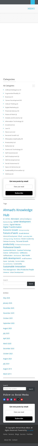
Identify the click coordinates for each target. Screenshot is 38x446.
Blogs (17, 434)
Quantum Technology (24, 250)
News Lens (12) (10, 132)
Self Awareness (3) (11, 153)
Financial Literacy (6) (12, 111)
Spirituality (11, 261)
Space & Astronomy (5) (12, 167)
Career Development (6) (13, 100)
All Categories (8, 86)
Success (23, 434)
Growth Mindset (24, 233)
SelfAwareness (14, 253)
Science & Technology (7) (14, 149)
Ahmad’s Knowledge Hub (18, 212)
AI (4, 219)
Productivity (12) (10, 142)
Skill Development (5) (12, 160)
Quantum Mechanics (9, 250)
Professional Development (22, 244)
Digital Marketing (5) (12, 107)
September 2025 (8, 323)
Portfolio (30, 434)
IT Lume (30, 430)
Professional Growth (12, 247)
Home (5, 434)
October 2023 (8, 354)
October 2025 (8, 318)
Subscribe (19, 193)
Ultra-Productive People (25, 269)
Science (5, 253)
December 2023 (8, 349)
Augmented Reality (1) (12, 93)
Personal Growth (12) (12, 135)
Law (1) (7, 128)
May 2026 (6, 298)
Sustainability (18, 264)
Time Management (9, 270)
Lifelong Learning (8, 239)
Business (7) (9, 97)
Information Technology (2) (14, 121)
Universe (6, 272)
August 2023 (7, 359)
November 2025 (8, 313)
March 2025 (7, 343)
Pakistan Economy (9, 241)
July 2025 (6, 333)
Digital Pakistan (15, 224)
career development (22, 221)
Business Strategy (7, 222)
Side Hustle (26, 255)
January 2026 (7, 303)
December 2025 (8, 308)
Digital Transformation (12, 227)
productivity (8, 244)
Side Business (17, 255)
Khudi (20, 236)
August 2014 (7, 369)
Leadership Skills (27, 236)
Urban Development (16, 272)
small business (27, 258)
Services (11, 434)
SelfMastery (23, 253)
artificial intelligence (25, 219)
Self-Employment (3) (12, 156)
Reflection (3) (9, 146)
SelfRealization (8, 255)
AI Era (7, 219)
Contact (14, 440)
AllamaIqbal (15, 219)
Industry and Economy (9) (13, 118)
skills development (12, 258)
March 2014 (7, 374)
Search (33, 2)
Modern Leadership (27, 239)
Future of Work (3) (11, 114)
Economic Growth (10, 230)
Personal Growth (22, 241)
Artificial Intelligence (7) (13, 90)
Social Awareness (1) (12, 163)
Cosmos (6, 225)
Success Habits (19, 261)
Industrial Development (10, 236)
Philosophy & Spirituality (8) (14, 139)
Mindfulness (17, 239)
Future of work (10, 233)
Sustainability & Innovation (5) (14, 170)
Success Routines (8, 264)
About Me (7, 440)
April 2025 (6, 338)
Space (5, 261)
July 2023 (6, 364)
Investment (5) (10, 125)
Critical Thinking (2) (11, 104)
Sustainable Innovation (14, 266)
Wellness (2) (9, 174)
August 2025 (7, 328)
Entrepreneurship (24, 230)
